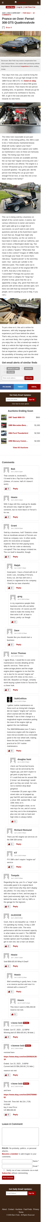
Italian (11, 372)
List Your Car (29, 7)
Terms (21, 1212)
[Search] (38, 2)
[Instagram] (25, 1202)
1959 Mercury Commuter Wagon (22, 441)
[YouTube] (30, 1202)
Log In (19, 7)
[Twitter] (16, 1202)
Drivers (28, 368)
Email (35, 1166)
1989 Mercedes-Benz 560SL (20, 425)
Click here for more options (20, 404)
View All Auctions (20, 448)
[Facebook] (11, 1202)
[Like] (6, 489)
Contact (11, 1209)
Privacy (36, 1209)
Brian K (9, 27)
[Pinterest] (20, 1202)
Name (35, 1161)
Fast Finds (28, 1209)
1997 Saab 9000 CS (16, 417)
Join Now (10, 7)
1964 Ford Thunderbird (18, 433)
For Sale (27, 13)
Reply (15, 489)
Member (26, 1023)
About (4, 1209)
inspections (25, 66)
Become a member (10, 1154)
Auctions (18, 1209)
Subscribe (6, 1173)
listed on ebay (30, 81)
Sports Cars (13, 368)
